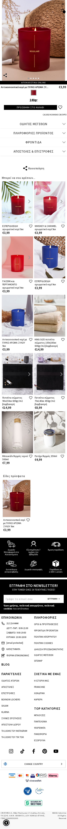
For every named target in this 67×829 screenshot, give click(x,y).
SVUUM (4, 705)
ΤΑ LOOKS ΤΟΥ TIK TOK (12, 737)
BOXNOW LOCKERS (10, 699)
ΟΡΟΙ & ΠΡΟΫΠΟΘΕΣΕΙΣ (46, 624)
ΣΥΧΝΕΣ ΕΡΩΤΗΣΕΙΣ (11, 718)
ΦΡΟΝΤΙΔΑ (33, 142)
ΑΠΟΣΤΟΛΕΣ (7, 687)
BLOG (5, 664)
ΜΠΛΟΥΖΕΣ (39, 715)
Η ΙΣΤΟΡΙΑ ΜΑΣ (41, 680)
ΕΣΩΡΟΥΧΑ (39, 740)
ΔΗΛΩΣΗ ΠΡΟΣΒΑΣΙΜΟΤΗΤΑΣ (48, 649)
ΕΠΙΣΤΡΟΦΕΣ (8, 693)
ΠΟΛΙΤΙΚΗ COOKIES (43, 643)
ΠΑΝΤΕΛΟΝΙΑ (40, 721)
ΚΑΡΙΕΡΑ (38, 699)
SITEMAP (38, 660)
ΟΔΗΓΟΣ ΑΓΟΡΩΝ (10, 680)
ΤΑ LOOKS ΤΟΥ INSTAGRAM (14, 730)
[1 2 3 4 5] (33, 42)
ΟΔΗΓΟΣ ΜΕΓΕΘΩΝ (33, 124)
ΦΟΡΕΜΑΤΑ (39, 727)
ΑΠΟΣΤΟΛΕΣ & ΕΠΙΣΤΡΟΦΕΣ (34, 151)
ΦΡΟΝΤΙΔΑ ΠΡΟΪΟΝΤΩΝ (46, 630)
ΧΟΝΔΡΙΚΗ (39, 693)
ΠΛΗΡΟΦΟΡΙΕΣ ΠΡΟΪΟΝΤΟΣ (33, 133)
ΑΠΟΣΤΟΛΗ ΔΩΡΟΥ (11, 724)
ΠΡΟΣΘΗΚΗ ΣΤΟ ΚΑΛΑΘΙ (30, 107)
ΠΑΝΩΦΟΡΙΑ (40, 734)
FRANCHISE (39, 687)
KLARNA (5, 712)
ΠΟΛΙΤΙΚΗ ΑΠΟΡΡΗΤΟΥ (45, 636)
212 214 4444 (12, 623)
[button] (6, 822)
